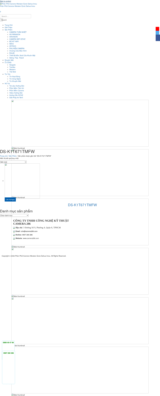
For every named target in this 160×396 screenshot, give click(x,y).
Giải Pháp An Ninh (16, 97)
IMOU (11, 44)
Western (12, 69)
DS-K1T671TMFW (82, 204)
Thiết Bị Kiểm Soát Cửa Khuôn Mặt (22, 55)
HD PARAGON (14, 34)
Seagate (12, 65)
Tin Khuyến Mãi (15, 81)
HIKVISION (13, 37)
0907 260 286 (27, 235)
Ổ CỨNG (8, 62)
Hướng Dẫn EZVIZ (16, 95)
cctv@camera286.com (28, 231)
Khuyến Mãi (9, 60)
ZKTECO (12, 46)
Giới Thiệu (8, 27)
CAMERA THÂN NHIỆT (18, 32)
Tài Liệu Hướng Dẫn (16, 86)
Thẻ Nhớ (12, 72)
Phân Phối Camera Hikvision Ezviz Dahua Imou (17, 6)
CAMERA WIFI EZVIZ (17, 39)
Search (2, 20)
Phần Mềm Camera (16, 90)
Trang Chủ (9, 25)
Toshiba (12, 67)
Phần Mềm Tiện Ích (16, 88)
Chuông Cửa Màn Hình (18, 51)
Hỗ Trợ (7, 83)
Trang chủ (3, 156)
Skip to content (5, 1)
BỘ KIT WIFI (14, 41)
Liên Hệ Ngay (10, 199)
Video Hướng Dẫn (16, 93)
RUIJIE (12, 53)
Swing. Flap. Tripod (16, 58)
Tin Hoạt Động (14, 76)
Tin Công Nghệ (15, 79)
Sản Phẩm (8, 30)
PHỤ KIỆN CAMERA (16, 48)
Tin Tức (7, 74)
